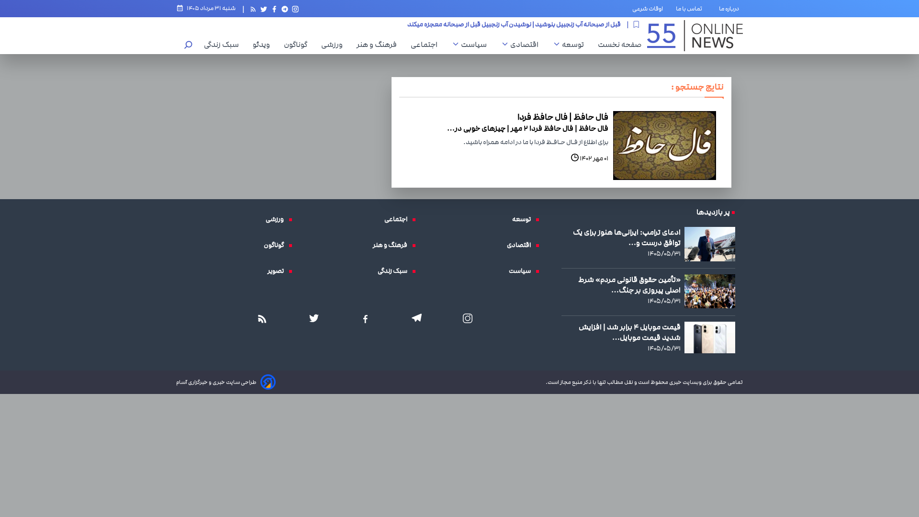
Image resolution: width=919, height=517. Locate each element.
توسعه (575, 44)
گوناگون (298, 44)
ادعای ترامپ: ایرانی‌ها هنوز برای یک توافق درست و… (627, 237)
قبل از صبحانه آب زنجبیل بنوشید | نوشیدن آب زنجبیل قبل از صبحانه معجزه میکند (514, 24)
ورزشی (334, 44)
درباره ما (731, 8)
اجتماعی (426, 44)
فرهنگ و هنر (379, 44)
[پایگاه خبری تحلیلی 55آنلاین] (695, 35)
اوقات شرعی (647, 8)
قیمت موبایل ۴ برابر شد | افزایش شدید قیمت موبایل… (630, 332)
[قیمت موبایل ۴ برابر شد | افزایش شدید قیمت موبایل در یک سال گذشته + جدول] (709, 337)
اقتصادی (526, 44)
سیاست (476, 44)
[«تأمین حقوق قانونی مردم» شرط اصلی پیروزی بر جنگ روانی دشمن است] (709, 291)
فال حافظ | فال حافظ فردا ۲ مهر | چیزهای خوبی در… (527, 128)
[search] (188, 45)
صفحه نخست (619, 44)
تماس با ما (691, 8)
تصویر (278, 271)
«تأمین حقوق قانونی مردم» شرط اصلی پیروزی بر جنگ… (629, 284)
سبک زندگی (224, 44)
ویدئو (264, 44)
